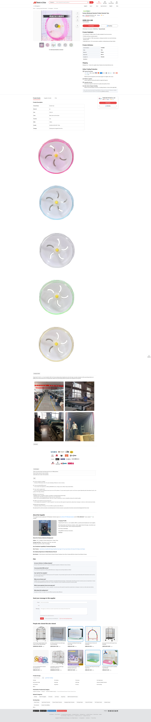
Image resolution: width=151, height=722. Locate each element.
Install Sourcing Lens (62, 710)
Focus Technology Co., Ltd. (67, 717)
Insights (100, 714)
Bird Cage (51, 549)
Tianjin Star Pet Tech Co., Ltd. (90, 15)
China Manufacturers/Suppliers (66, 714)
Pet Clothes (56, 680)
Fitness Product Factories (57, 702)
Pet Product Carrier (98, 702)
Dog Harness (42, 549)
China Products (57, 714)
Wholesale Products (75, 714)
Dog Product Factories (46, 702)
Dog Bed (47, 549)
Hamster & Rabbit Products (102, 682)
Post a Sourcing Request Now (66, 618)
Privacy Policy (93, 717)
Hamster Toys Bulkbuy (45, 705)
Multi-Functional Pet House (73, 696)
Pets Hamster (36, 705)
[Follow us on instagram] (112, 710)
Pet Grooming (99, 684)
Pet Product (77, 549)
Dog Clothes (67, 549)
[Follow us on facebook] (108, 710)
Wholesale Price (82, 714)
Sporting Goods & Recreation (42, 8)
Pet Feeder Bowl (100, 680)
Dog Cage (59, 549)
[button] (88, 2)
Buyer (91, 6)
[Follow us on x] (110, 710)
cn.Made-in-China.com (86, 715)
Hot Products (51, 714)
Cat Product (82, 549)
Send (42, 618)
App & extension (104, 6)
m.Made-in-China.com (78, 715)
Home (34, 8)
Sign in (117, 3)
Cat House (57, 696)
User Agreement (81, 717)
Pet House (56, 8)
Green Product (36, 702)
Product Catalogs (49, 677)
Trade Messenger (51, 710)
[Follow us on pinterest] (115, 710)
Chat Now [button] (110, 25)
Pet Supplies (50, 8)
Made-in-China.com (70, 715)
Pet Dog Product (80, 702)
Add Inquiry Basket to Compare (56, 49)
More (34, 707)
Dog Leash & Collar (36, 682)
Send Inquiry (91, 25)
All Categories (37, 6)
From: (38, 602)
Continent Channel (89, 714)
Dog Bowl (55, 549)
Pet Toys (63, 549)
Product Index (95, 714)
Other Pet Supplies (42, 696)
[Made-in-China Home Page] (39, 2)
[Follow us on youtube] (114, 710)
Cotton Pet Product (88, 702)
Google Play (43, 710)
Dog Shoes (56, 684)
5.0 (104, 99)
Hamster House (107, 702)
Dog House (63, 696)
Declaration (88, 717)
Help (97, 6)
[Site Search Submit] (91, 2)
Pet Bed (34, 680)
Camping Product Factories (69, 702)
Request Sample (102, 28)
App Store (36, 710)
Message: (38, 608)
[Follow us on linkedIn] (117, 710)
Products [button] (52, 2)
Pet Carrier (73, 549)
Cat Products (35, 684)
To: (39, 605)
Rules (117, 6)
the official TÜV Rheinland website (67, 516)
